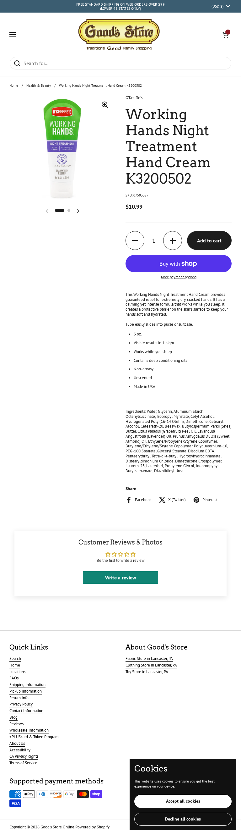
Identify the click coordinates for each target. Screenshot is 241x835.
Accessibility (19, 750)
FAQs (14, 678)
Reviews (16, 724)
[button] (225, 34)
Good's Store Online (57, 827)
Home (13, 85)
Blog (13, 717)
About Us (17, 743)
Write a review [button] (120, 577)
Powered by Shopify (92, 827)
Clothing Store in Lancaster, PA (151, 665)
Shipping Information (27, 684)
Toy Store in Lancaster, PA (147, 671)
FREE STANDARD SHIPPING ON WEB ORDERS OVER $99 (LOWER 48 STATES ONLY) (120, 6)
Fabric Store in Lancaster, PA (149, 658)
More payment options (178, 277)
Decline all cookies (183, 819)
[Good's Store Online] (119, 34)
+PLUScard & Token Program (34, 736)
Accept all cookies (183, 801)
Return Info (19, 697)
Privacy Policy (21, 704)
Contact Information (26, 710)
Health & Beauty (38, 85)
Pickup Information (25, 691)
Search (15, 658)
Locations (17, 671)
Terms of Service (23, 763)
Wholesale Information (29, 730)
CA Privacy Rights (23, 756)
